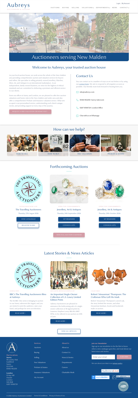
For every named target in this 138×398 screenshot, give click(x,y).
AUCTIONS (55, 7)
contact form (84, 84)
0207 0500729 (12, 384)
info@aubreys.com (87, 92)
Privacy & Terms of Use (57, 396)
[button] (88, 8)
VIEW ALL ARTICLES (69, 331)
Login (118, 3)
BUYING (65, 7)
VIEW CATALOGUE (28, 219)
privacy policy (117, 363)
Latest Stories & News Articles (69, 253)
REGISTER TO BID (28, 225)
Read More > (20, 313)
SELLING (75, 7)
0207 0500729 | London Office (91, 108)
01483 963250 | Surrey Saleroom (92, 100)
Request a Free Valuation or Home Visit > (30, 111)
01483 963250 (11, 369)
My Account (126, 3)
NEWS (114, 7)
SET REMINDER (69, 219)
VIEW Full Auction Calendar (69, 235)
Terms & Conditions (41, 396)
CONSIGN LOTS (69, 225)
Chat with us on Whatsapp (89, 116)
